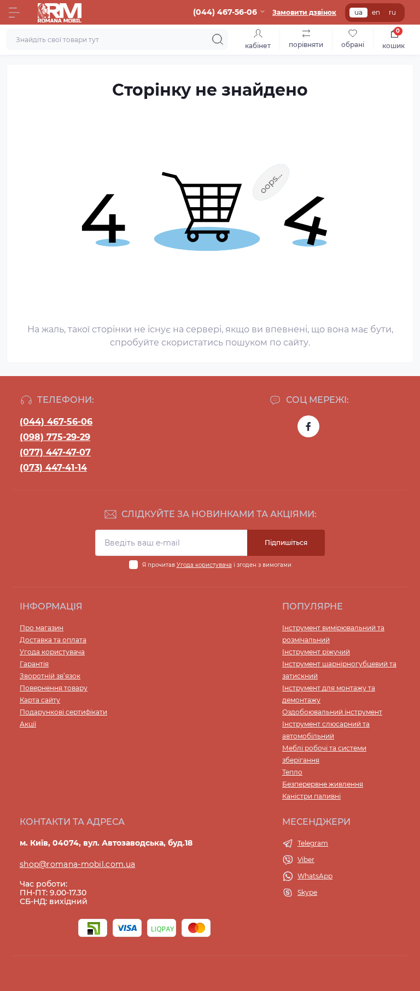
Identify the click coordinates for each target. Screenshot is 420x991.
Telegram (313, 843)
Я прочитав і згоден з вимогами (216, 564)
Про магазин (41, 628)
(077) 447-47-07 (55, 452)
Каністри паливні (311, 796)
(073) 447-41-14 (53, 467)
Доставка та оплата (53, 640)
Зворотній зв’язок (50, 676)
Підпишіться (286, 542)
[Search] (218, 39)
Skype (307, 892)
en (376, 12)
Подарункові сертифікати (63, 712)
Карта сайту (40, 700)
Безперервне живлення (322, 784)
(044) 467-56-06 (56, 422)
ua (358, 12)
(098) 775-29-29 (55, 437)
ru (392, 12)
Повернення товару (54, 688)
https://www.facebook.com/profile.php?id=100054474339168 (308, 426)
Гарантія (34, 664)
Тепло (292, 772)
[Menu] (14, 12)
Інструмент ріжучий (316, 652)
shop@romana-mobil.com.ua (77, 864)
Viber (306, 859)
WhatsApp (315, 876)
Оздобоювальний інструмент (332, 712)
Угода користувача (204, 564)
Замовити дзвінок (304, 12)
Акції (28, 724)
